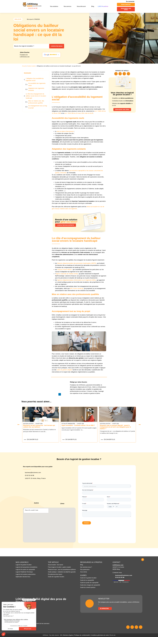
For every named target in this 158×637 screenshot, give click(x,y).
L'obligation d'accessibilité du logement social (35, 79)
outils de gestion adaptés (64, 370)
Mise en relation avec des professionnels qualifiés (36, 102)
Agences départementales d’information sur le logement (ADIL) (76, 280)
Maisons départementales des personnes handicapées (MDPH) (76, 263)
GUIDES (83, 575)
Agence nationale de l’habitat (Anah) (67, 274)
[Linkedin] (59, 394)
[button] (47, 73)
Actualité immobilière (30, 423)
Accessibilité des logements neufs (37, 84)
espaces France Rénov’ (64, 269)
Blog (92, 6)
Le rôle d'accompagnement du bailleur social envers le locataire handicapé (36, 96)
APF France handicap (76, 288)
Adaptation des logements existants (36, 89)
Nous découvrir (81, 6)
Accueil (24, 66)
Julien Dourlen (24, 52)
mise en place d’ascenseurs (65, 131)
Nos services (67, 6)
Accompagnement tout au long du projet (37, 107)
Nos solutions (54, 6)
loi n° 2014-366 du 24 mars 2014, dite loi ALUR (78, 113)
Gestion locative (31, 66)
